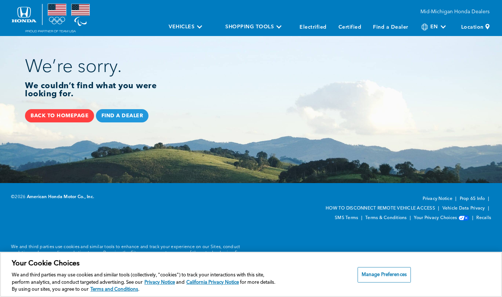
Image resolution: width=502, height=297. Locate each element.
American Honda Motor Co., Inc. (60, 197)
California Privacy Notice (212, 282)
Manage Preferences (384, 274)
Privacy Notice (438, 199)
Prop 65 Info (473, 199)
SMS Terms (347, 218)
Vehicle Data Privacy (464, 208)
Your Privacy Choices (436, 218)
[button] (59, 115)
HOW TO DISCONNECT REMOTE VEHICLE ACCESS (381, 208)
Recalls (483, 218)
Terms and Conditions (114, 289)
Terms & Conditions (386, 218)
